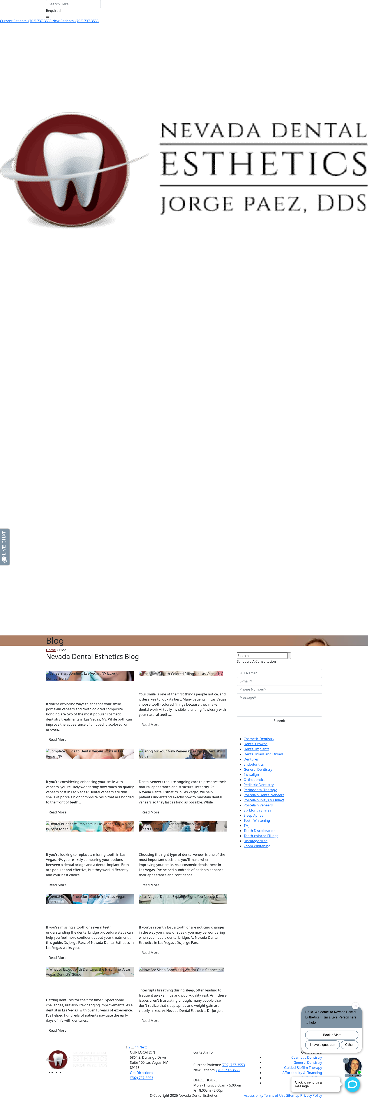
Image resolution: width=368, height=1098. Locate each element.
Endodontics (254, 764)
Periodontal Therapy (260, 790)
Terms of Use (274, 1095)
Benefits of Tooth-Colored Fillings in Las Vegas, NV (179, 685)
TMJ (247, 825)
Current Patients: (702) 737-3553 (26, 21)
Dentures (53, 979)
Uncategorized (255, 841)
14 (137, 1047)
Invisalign (251, 774)
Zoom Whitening (257, 846)
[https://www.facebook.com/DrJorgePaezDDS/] (54, 1072)
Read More (57, 739)
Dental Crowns (255, 744)
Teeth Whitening (257, 820)
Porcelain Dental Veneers (159, 834)
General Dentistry (258, 769)
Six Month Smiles (257, 810)
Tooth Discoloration (260, 830)
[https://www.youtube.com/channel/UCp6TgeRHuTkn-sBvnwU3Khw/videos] (65, 1072)
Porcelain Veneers (258, 805)
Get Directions (141, 1072)
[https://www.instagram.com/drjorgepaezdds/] (61, 1072)
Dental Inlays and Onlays (263, 754)
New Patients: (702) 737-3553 (75, 21)
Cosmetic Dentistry (61, 683)
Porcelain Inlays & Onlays (264, 800)
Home (51, 650)
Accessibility (253, 1095)
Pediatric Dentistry (259, 784)
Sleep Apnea (149, 975)
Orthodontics (254, 779)
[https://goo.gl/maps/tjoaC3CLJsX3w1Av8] (57, 1072)
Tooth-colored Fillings (156, 678)
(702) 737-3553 (233, 1064)
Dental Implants (59, 834)
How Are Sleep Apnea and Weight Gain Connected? (180, 981)
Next (143, 1047)
